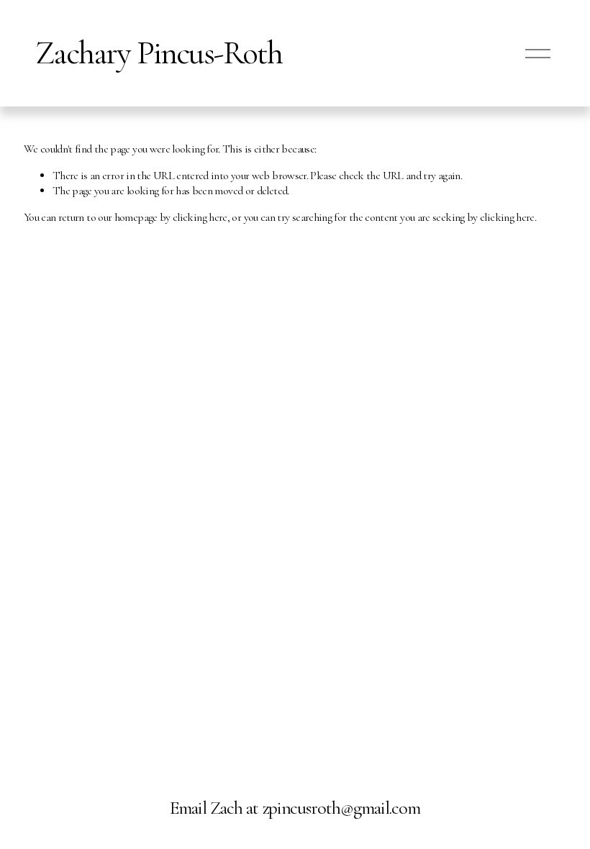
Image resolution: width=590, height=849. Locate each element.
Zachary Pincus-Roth (158, 53)
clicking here (200, 217)
